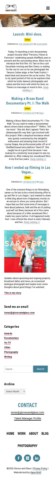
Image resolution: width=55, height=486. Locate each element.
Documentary (11, 338)
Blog (45, 433)
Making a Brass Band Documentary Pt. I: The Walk (27, 100)
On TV (7, 342)
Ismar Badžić (42, 44)
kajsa (41, 113)
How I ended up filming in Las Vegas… (27, 169)
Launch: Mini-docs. (27, 34)
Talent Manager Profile (27, 418)
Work (22, 433)
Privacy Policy (40, 468)
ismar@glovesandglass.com (19, 312)
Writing (8, 356)
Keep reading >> (38, 159)
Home (10, 433)
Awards (8, 333)
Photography (11, 352)
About (33, 433)
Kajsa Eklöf (35, 472)
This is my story (12, 292)
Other (27, 40)
